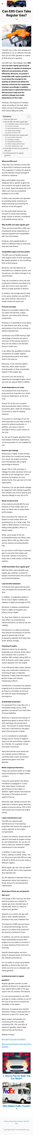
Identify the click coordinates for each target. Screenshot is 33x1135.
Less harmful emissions (14, 137)
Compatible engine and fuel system (18, 124)
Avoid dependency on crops (16, 128)
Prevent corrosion (13, 126)
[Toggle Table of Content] (27, 116)
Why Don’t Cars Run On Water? (14, 1039)
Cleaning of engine (13, 139)
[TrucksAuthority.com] (16, 4)
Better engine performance (16, 144)
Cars (16, 19)
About (16, 1121)
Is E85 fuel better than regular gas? (16, 135)
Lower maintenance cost (15, 146)
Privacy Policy (8, 1121)
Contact (20, 1121)
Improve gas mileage (14, 130)
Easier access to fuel (14, 132)
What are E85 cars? (10, 119)
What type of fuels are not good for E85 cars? (16, 149)
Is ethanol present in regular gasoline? (13, 154)
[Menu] (2, 4)
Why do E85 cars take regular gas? (16, 122)
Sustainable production (15, 141)
